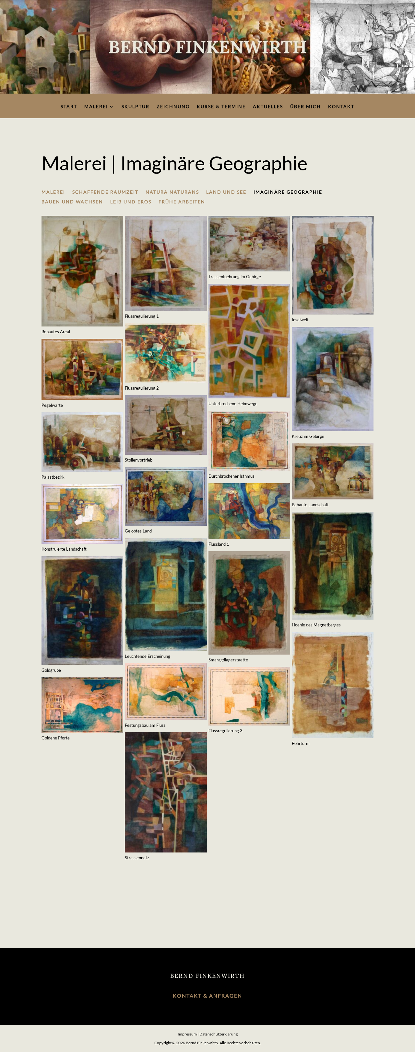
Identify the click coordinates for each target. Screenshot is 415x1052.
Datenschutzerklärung (218, 1034)
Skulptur (135, 106)
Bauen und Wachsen (72, 202)
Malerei (96, 106)
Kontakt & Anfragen (207, 995)
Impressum (187, 1034)
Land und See (226, 192)
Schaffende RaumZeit (105, 192)
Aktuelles (268, 106)
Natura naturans (172, 192)
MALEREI (53, 192)
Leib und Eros (130, 202)
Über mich (305, 106)
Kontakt (341, 106)
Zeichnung (173, 106)
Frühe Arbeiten (182, 202)
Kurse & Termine (221, 106)
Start (69, 106)
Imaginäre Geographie (288, 192)
